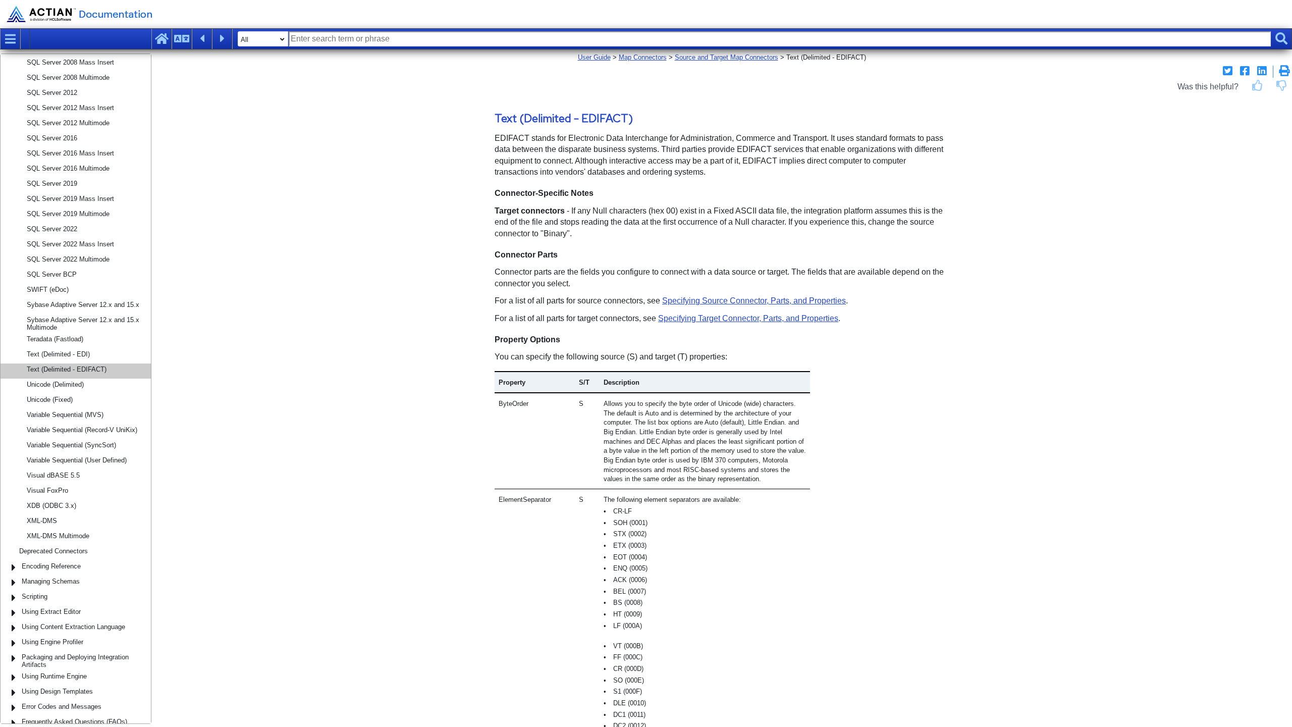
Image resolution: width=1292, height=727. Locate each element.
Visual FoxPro (47, 490)
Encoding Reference (51, 566)
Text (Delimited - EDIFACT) (66, 369)
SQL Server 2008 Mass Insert (70, 62)
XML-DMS (42, 521)
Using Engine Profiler (52, 642)
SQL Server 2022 (52, 229)
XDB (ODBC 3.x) (51, 505)
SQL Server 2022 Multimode (68, 259)
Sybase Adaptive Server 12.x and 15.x (83, 304)
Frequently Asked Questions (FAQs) (74, 721)
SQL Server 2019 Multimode (68, 214)
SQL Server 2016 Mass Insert (70, 153)
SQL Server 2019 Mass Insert (70, 198)
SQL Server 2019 (52, 183)
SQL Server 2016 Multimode (68, 168)
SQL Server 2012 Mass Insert (70, 108)
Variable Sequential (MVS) (65, 415)
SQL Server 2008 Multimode (68, 77)
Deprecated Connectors (53, 551)
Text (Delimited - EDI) (58, 354)
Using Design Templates (57, 691)
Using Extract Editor (51, 611)
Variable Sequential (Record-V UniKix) (82, 430)
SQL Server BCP (52, 274)
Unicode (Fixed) (50, 399)
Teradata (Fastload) (55, 339)
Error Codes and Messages (61, 706)
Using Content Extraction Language (73, 627)
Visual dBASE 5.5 (53, 475)
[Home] (161, 39)
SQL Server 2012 (52, 92)
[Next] (222, 39)
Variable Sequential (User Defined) (77, 460)
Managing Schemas (51, 581)
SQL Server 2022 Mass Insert (70, 244)
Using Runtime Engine (54, 676)
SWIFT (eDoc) (48, 289)
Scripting (34, 596)
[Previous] (202, 39)
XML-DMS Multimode (58, 536)
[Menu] (10, 39)
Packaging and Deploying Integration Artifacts (75, 660)
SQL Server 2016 (52, 138)
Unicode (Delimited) (55, 384)
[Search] (1281, 39)
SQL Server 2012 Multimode (68, 123)
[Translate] (182, 39)
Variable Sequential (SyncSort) (71, 445)
